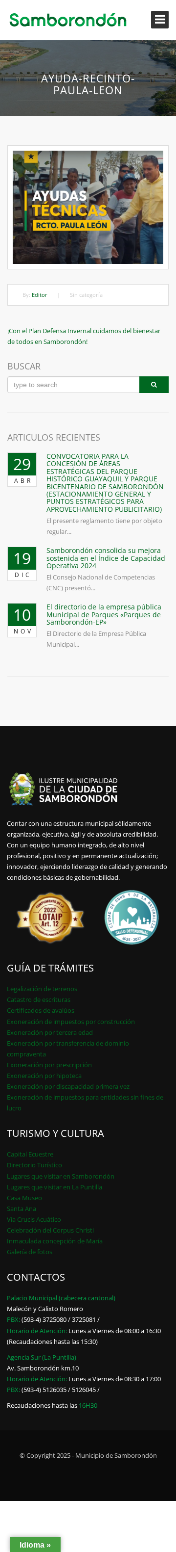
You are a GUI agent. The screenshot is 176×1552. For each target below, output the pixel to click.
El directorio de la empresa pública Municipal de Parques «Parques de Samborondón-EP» (103, 614)
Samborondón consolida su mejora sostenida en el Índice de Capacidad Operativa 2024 (105, 558)
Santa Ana (21, 1208)
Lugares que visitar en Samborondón (60, 1176)
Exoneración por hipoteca (44, 1075)
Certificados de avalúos (40, 1010)
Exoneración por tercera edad (50, 1032)
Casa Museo (24, 1197)
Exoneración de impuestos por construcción (71, 1021)
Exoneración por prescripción (49, 1064)
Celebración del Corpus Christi (50, 1230)
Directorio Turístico (34, 1164)
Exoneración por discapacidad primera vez (68, 1086)
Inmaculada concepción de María (55, 1240)
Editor (39, 294)
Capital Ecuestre (30, 1154)
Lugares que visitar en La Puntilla (54, 1187)
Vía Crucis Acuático (34, 1219)
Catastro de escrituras (38, 999)
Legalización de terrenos (42, 988)
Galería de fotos (29, 1251)
